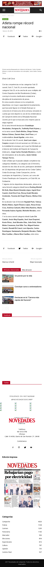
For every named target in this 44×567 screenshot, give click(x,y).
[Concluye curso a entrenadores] (8, 289)
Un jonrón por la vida (23, 276)
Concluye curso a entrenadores (28, 286)
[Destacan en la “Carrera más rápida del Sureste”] (8, 300)
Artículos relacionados (11, 270)
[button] (41, 10)
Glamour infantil (8, 262)
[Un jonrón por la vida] (8, 278)
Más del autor (27, 270)
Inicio (4, 15)
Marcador (11, 15)
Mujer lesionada (36, 262)
